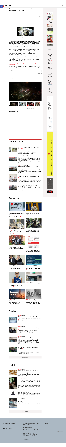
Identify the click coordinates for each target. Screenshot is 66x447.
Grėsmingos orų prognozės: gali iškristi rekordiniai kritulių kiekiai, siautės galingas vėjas (16, 215)
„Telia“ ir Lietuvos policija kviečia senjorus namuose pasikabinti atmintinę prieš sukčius (33, 252)
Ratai (22, 378)
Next (50, 191)
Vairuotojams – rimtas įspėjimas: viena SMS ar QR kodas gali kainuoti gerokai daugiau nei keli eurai (29, 381)
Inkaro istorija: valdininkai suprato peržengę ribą (29, 328)
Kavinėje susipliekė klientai (50, 93)
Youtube (10, 428)
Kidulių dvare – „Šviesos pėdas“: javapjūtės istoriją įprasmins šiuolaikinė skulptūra (17, 302)
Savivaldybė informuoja (29, 265)
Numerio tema (20, 155)
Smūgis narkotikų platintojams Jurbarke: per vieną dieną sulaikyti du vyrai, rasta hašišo (50, 77)
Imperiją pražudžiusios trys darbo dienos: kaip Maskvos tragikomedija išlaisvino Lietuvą (33, 302)
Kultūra (10, 299)
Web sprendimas (60, 431)
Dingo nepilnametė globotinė (33, 283)
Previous (49, 191)
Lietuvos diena (28, 299)
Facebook (5, 428)
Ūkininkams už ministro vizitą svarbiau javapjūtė (29, 176)
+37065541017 (51, 168)
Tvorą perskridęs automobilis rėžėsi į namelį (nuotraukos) (50, 66)
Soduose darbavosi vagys (24, 392)
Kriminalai (19, 369)
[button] (1, 6)
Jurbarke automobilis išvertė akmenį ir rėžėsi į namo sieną (50, 57)
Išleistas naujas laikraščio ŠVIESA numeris (28, 157)
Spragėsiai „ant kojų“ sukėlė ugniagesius (28, 370)
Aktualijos (10, 212)
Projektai (27, 212)
